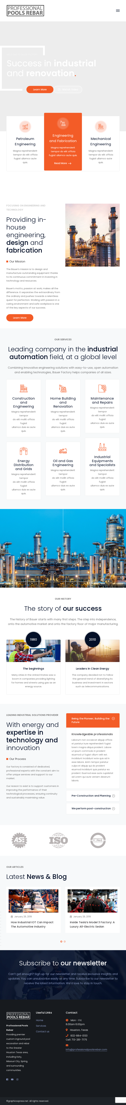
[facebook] (7, 1079)
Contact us (42, 1031)
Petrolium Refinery (27, 574)
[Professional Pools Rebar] (25, 10)
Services (41, 1026)
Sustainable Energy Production (100, 574)
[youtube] (12, 1079)
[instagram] (17, 1079)
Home (39, 1020)
